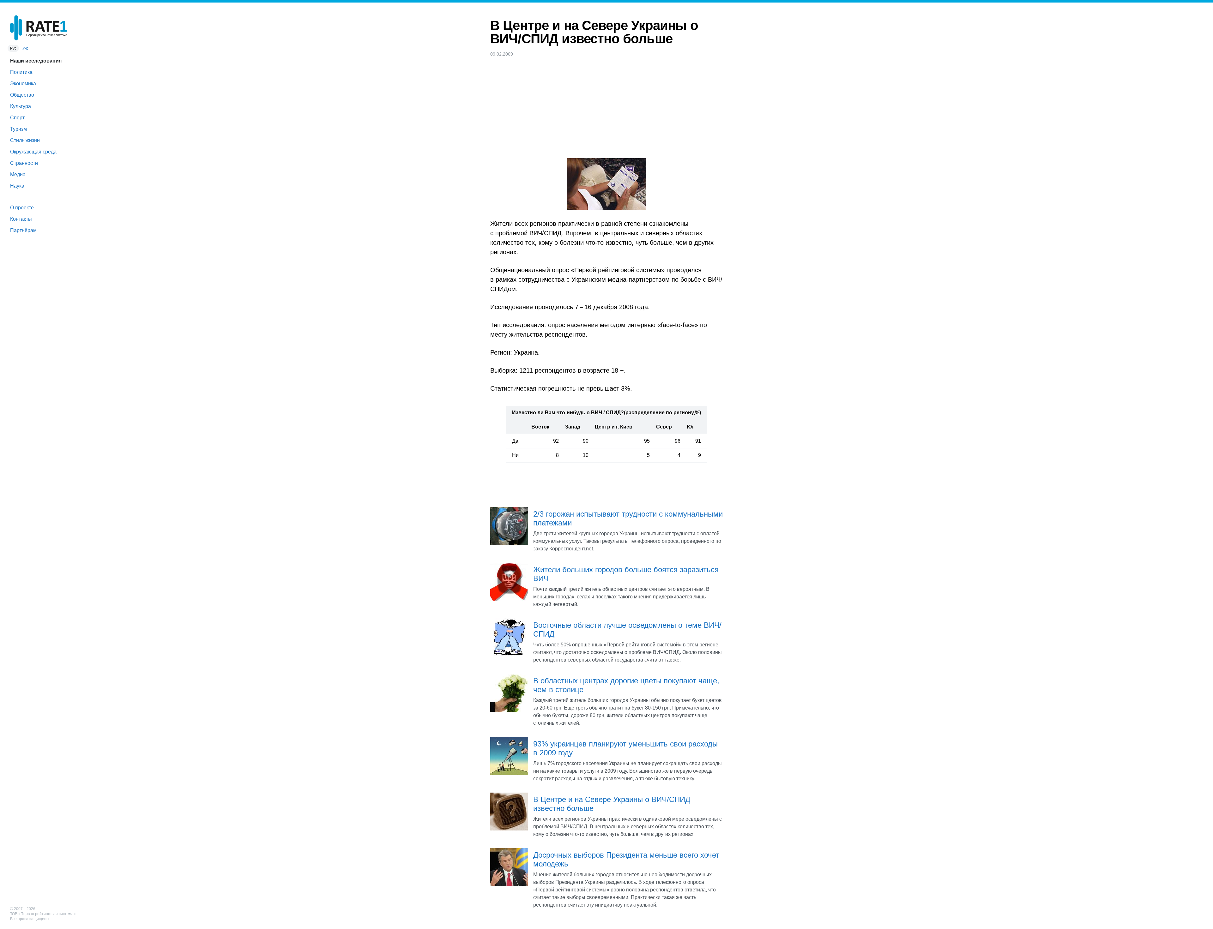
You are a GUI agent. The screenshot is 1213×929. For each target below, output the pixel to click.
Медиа (18, 174)
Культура (20, 106)
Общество (22, 95)
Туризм (18, 129)
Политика (21, 72)
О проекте (22, 207)
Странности (24, 163)
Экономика (23, 83)
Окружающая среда (33, 151)
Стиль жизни (25, 140)
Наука (17, 186)
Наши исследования (36, 60)
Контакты (21, 219)
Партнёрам (23, 230)
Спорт (17, 117)
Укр (25, 48)
